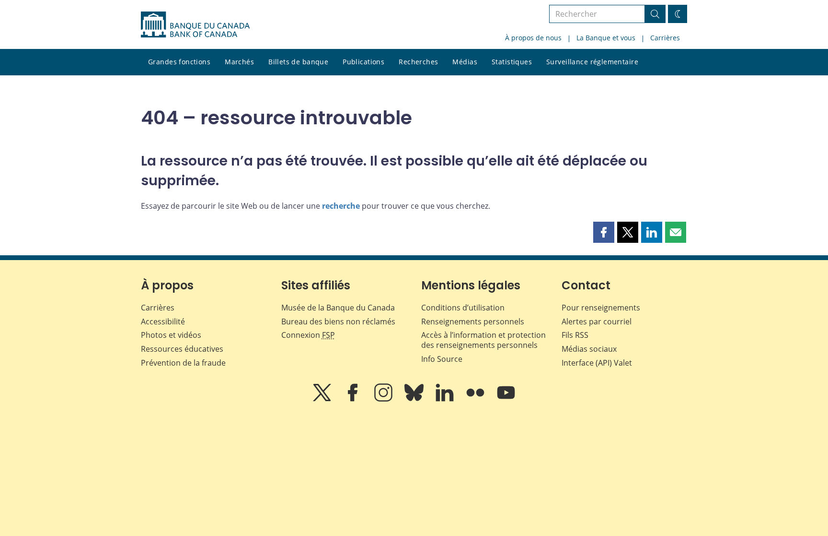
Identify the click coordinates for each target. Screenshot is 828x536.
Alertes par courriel (597, 321)
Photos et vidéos (171, 335)
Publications (363, 61)
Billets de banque (298, 61)
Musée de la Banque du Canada (338, 307)
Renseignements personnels (472, 321)
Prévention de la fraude (183, 362)
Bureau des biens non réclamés (338, 321)
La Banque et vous (605, 37)
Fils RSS (575, 335)
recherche (341, 206)
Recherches (418, 61)
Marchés (239, 61)
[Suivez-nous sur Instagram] (384, 399)
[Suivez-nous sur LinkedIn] (445, 399)
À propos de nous (533, 37)
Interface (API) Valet (597, 362)
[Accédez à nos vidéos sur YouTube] (506, 399)
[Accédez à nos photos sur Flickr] (476, 399)
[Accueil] (195, 24)
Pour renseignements (601, 307)
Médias (464, 61)
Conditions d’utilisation (463, 307)
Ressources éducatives (182, 349)
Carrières (665, 37)
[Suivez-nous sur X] (323, 399)
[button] (603, 232)
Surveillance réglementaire (592, 61)
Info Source (441, 359)
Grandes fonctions (179, 61)
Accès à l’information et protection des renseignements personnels (483, 340)
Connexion (308, 335)
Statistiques (512, 61)
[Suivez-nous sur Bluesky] (415, 399)
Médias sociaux (589, 349)
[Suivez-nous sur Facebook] (353, 399)
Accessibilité (163, 321)
